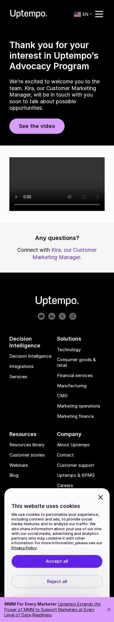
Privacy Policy (23, 547)
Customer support (75, 465)
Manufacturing (72, 385)
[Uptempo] (28, 14)
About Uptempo (73, 445)
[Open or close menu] (99, 14)
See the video (37, 126)
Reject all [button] (57, 581)
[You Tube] (41, 317)
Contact (65, 455)
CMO (62, 396)
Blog (13, 475)
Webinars (18, 465)
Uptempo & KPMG (76, 475)
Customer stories (27, 455)
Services (18, 376)
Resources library (26, 445)
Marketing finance (75, 416)
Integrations (21, 366)
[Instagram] (72, 317)
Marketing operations (78, 406)
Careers (65, 486)
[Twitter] (62, 317)
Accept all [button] (57, 561)
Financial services (75, 375)
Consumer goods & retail (76, 362)
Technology (69, 349)
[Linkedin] (51, 317)
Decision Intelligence (30, 356)
